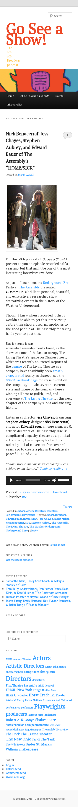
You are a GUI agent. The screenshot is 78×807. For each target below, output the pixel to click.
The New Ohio (18, 739)
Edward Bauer (14, 518)
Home (10, 95)
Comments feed (16, 773)
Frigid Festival (46, 685)
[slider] (64, 480)
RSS (25, 497)
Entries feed (13, 769)
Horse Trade (39, 694)
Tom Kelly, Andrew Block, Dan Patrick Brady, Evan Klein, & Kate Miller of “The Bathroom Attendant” (37, 591)
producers (16, 714)
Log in (10, 765)
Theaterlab (48, 729)
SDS (27, 522)
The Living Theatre (38, 398)
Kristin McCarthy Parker (19, 700)
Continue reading (53, 468)
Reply (33, 530)
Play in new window (34, 492)
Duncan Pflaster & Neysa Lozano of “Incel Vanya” (37, 597)
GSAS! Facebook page (22, 380)
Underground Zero (56, 282)
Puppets (32, 714)
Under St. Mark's (39, 744)
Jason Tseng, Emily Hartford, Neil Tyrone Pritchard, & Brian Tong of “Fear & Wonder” (38, 603)
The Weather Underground (44, 526)
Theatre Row (61, 729)
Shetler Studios (15, 725)
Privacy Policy (14, 104)
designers (47, 671)
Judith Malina (61, 518)
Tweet (67, 506)
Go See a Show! (34, 33)
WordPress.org (15, 777)
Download (59, 492)
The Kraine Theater (36, 734)
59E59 (9, 659)
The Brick (13, 734)
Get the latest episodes (19, 559)
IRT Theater (58, 695)
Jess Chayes (46, 518)
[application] (39, 480)
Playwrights (28, 514)
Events (59, 95)
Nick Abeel (66, 700)
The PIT (36, 739)
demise (17, 366)
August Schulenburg (55, 666)
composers (31, 672)
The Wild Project (15, 744)
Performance (13, 514)
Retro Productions (47, 714)
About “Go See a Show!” (34, 95)
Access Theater (22, 659)
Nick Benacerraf (15, 522)
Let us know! (57, 544)
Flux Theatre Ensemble (21, 685)
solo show (55, 725)
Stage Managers (33, 729)
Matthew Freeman (42, 700)
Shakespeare (45, 719)
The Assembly (29, 287)
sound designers (15, 729)
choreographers (14, 671)
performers (27, 707)
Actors (21, 510)
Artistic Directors (36, 510)
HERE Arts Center (17, 695)
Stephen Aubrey (40, 522)
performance (13, 707)
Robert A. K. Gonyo (20, 720)
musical (56, 700)
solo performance (37, 725)
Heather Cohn (49, 690)
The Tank (48, 739)
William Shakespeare (22, 749)
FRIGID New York (19, 690)
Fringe (37, 690)
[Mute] (54, 480)
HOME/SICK (30, 518)
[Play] (11, 480)
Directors (52, 510)
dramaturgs (38, 679)
